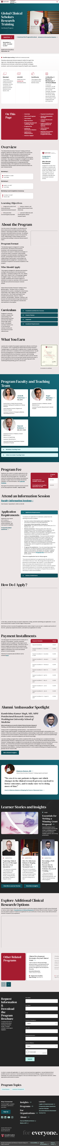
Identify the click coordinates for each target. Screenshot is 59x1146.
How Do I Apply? (29, 135)
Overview (27, 114)
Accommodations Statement (47, 1110)
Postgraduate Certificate (46, 157)
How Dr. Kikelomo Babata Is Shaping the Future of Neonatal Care (24, 790)
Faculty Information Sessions (16, 500)
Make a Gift (23, 1123)
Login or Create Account (46, 1104)
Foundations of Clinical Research (24, 910)
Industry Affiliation (29, 1042)
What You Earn (28, 120)
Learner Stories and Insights (46, 120)
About (23, 1117)
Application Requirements (28, 132)
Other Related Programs (45, 128)
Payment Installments (47, 114)
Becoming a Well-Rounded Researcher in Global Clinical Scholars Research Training (49, 866)
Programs (25, 1106)
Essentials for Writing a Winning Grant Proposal (50, 820)
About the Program (30, 116)
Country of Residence (30, 1020)
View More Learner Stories (11, 886)
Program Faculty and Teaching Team (30, 123)
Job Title (27, 1027)
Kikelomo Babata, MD (23, 771)
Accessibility (34, 1142)
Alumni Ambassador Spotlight (47, 117)
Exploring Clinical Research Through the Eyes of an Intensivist (10, 864)
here (7, 655)
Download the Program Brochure (27, 37)
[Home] (5, 2)
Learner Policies (44, 1108)
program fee (20, 81)
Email (26, 1012)
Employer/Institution (30, 1035)
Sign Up (5, 1111)
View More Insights (32, 886)
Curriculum (27, 118)
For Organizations (27, 1112)
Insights (24, 1102)
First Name (27, 997)
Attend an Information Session (47, 37)
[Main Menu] (57, 2)
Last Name (27, 1005)
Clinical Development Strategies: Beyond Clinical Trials (38, 958)
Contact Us (42, 1113)
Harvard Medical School (27, 1120)
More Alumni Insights (10, 752)
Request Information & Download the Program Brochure (47, 133)
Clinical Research (5, 1089)
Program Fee (28, 126)
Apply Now (6, 37)
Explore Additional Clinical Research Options (46, 125)
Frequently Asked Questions (47, 1106)
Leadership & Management (18, 1089)
